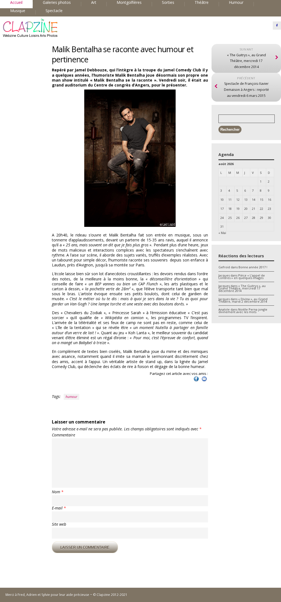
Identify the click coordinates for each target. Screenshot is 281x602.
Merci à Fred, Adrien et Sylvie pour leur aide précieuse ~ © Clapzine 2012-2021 (66, 594)
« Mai (222, 233)
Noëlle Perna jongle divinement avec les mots (242, 310)
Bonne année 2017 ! (252, 267)
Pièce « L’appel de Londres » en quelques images (241, 276)
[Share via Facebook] (196, 381)
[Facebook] (277, 25)
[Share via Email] (204, 381)
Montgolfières (129, 2)
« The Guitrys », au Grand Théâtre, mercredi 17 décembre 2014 (242, 288)
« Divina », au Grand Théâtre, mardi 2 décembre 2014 (243, 300)
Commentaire (63, 435)
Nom (57, 492)
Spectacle (54, 10)
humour (71, 396)
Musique (17, 10)
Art (93, 2)
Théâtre (202, 2)
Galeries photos (57, 2)
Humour (236, 2)
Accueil (16, 2)
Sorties (168, 2)
